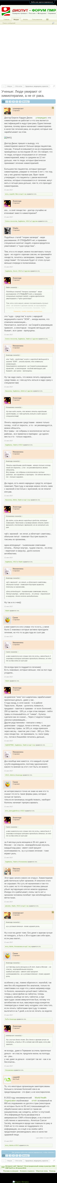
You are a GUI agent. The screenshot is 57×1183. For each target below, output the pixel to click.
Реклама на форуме (10, 1171)
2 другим (35, 339)
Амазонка (8, 391)
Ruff (6, 1019)
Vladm (28, 339)
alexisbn (8, 906)
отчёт (34, 1100)
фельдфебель (14, 811)
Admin (23, 391)
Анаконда (19, 775)
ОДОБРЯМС (9, 745)
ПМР (3, 1167)
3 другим (34, 221)
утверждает (41, 118)
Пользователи (37, 19)
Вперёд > (26, 101)
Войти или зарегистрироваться (42, 2)
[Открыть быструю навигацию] (54, 86)
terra (6, 194)
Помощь (52, 1171)
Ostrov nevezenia (11, 221)
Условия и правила (27, 1171)
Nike (16, 194)
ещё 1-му (23, 194)
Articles (25, 19)
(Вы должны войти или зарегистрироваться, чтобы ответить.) (33, 1152)
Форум (16, 19)
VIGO (28, 221)
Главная (6, 19)
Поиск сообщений (9, 23)
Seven (15, 271)
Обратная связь (42, 1171)
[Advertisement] (28, 55)
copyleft (11, 194)
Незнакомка (23, 862)
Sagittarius (21, 221)
